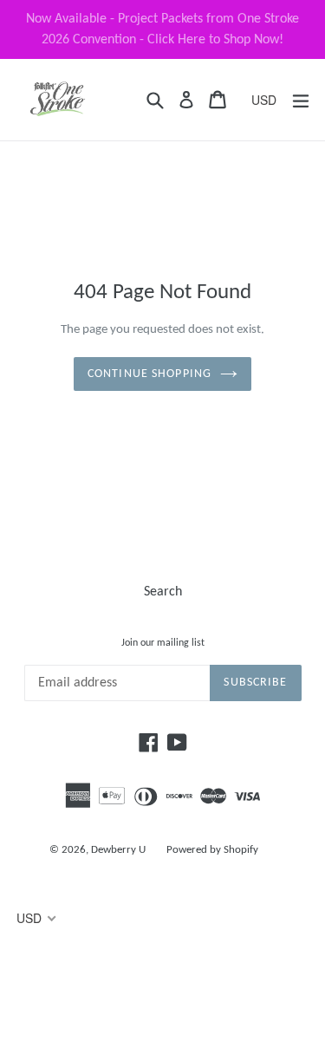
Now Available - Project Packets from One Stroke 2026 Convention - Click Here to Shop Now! (162, 29)
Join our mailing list (163, 643)
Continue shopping (149, 373)
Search (163, 592)
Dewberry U (118, 849)
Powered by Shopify (212, 849)
